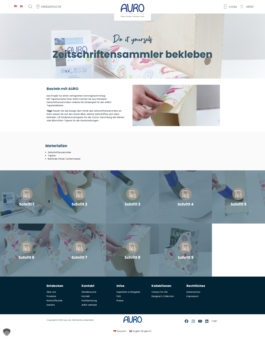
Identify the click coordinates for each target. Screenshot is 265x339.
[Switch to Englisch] (21, 6)
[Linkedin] (207, 321)
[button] (247, 6)
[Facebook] (186, 321)
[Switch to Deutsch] (15, 6)
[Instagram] (193, 321)
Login (214, 320)
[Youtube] (200, 321)
